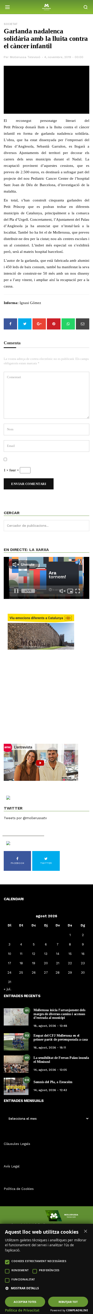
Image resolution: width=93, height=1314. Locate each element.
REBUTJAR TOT (68, 1302)
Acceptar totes (25, 1302)
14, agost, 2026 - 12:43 (50, 1090)
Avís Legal (12, 1166)
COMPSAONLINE (77, 1310)
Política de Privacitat (22, 1310)
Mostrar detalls (25, 1288)
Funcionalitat (23, 1279)
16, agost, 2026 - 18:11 (49, 1047)
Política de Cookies (19, 1189)
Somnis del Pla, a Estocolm (52, 1082)
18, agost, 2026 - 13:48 (50, 1026)
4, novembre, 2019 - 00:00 (63, 57)
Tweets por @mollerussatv (25, 818)
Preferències (49, 1270)
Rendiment (20, 1270)
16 (83, 954)
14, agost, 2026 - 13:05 (50, 1070)
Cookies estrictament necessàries (38, 1261)
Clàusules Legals (17, 1144)
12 (33, 954)
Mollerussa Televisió (25, 57)
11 (21, 954)
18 (21, 963)
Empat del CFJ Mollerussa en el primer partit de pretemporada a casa (60, 1037)
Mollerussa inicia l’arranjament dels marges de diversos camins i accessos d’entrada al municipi (59, 1014)
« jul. (7, 989)
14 (57, 954)
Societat (11, 24)
